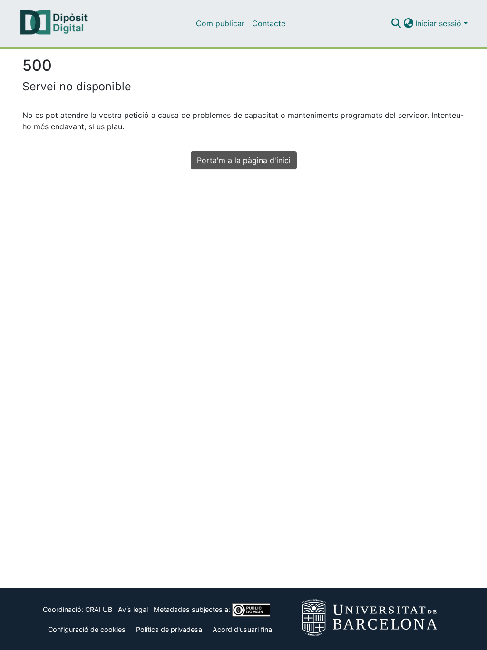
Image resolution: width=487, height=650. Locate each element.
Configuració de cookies (87, 629)
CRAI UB (98, 609)
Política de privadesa (169, 629)
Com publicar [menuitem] (220, 23)
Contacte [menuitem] (268, 23)
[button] (396, 23)
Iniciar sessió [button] (439, 23)
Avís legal (133, 609)
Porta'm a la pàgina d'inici (244, 160)
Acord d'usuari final (243, 629)
